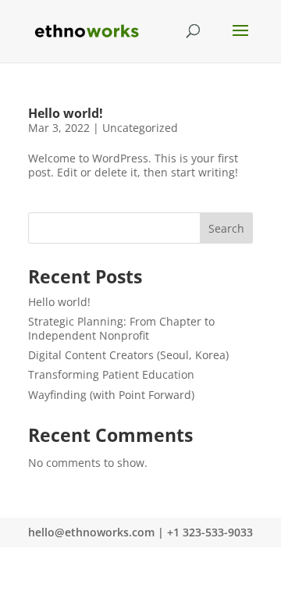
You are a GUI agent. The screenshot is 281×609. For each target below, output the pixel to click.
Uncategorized (140, 127)
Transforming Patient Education (111, 374)
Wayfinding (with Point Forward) (111, 394)
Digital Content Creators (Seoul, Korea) (128, 354)
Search (226, 228)
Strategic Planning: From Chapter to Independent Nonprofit (121, 328)
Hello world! (65, 113)
